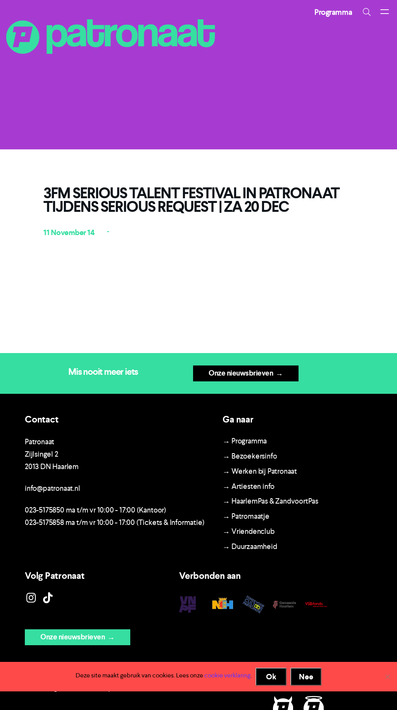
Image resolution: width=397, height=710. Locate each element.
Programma (333, 12)
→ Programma (245, 441)
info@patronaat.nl (52, 488)
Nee (306, 677)
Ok (271, 677)
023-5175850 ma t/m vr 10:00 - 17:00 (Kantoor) (95, 510)
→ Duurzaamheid (250, 546)
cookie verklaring (227, 675)
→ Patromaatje (246, 516)
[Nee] (387, 677)
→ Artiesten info (248, 486)
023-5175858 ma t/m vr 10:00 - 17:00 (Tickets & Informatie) (114, 522)
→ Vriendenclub (248, 531)
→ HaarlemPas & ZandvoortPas (270, 501)
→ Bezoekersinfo (250, 456)
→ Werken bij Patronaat (260, 471)
